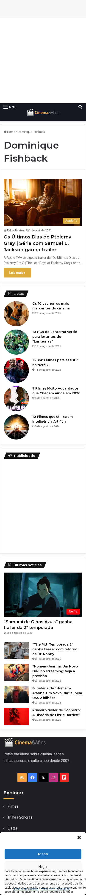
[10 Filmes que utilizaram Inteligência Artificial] (16, 427)
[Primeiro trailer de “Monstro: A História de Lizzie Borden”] (16, 716)
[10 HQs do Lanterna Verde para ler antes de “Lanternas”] (16, 342)
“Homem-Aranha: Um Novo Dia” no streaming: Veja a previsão (55, 671)
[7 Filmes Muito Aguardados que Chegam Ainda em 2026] (16, 398)
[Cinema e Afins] (43, 112)
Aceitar (43, 854)
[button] (79, 837)
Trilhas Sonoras (20, 817)
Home (10, 131)
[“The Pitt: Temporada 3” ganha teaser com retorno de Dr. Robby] (16, 650)
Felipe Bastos (15, 230)
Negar (43, 867)
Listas (13, 828)
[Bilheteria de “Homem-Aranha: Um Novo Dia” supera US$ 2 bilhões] (16, 694)
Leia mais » (17, 273)
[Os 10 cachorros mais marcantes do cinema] (16, 313)
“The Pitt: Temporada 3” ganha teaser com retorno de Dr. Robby (55, 649)
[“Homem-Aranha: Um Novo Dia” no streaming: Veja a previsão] (16, 672)
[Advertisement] (43, 60)
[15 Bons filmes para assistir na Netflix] (16, 370)
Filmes (13, 806)
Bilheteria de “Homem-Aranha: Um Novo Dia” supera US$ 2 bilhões (57, 693)
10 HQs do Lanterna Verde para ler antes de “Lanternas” (54, 336)
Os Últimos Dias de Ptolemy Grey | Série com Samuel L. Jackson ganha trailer (37, 243)
